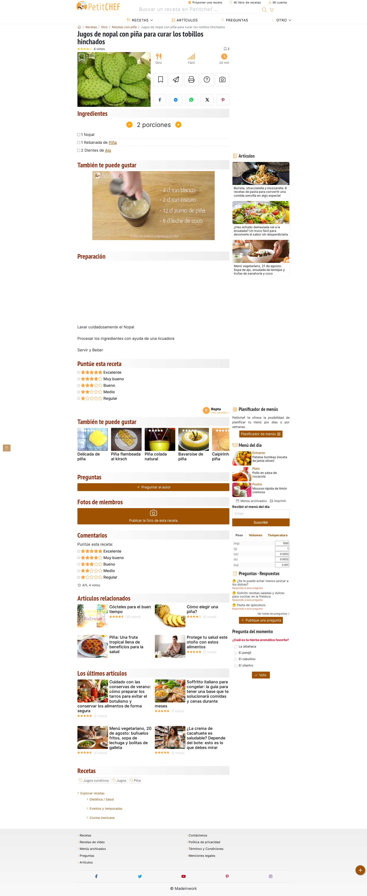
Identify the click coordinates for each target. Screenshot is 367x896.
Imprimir (279, 501)
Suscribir (261, 522)
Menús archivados (253, 501)
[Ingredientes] (7, 448)
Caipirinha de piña (224, 456)
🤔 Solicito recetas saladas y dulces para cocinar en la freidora (258, 594)
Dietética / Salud (102, 799)
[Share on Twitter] (207, 100)
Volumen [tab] (255, 535)
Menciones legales (202, 856)
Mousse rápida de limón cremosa (269, 490)
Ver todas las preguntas (272, 613)
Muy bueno (113, 379)
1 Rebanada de (99, 142)
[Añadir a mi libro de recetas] (160, 79)
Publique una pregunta (263, 620)
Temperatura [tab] (277, 535)
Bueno (108, 385)
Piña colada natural (156, 456)
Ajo (108, 150)
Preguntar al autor (155, 487)
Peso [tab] (239, 535)
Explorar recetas (92, 793)
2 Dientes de (96, 150)
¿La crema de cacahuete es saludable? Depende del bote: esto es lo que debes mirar (206, 738)
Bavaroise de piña (190, 456)
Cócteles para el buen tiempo (130, 609)
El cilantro (246, 665)
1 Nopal (87, 134)
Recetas (140, 20)
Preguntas (236, 20)
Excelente (111, 372)
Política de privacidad (204, 842)
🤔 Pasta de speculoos (248, 605)
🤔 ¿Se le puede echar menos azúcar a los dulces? (260, 582)
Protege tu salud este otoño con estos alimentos (207, 642)
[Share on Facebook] (159, 100)
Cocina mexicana (102, 818)
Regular (109, 398)
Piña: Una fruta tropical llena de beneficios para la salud (126, 644)
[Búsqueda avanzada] (271, 10)
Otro (281, 20)
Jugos (121, 780)
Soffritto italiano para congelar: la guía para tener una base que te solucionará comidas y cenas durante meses (192, 693)
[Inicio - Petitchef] (79, 27)
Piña (113, 142)
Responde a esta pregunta (247, 588)
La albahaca (247, 646)
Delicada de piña (88, 456)
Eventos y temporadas (106, 808)
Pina (137, 780)
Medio (108, 392)
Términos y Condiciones (206, 849)
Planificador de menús (259, 434)
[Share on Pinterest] (223, 100)
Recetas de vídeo (92, 842)
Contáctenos (198, 835)
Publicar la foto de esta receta (153, 520)
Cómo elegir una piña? (202, 609)
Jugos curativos (96, 780)
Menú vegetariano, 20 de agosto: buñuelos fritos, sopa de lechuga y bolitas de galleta (130, 738)
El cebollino (247, 659)
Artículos (186, 20)
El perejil (245, 653)
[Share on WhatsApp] (191, 100)
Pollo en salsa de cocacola (264, 474)
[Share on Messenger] (175, 100)
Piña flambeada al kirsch (126, 456)
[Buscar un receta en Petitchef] (264, 9)
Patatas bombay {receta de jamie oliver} (269, 459)
